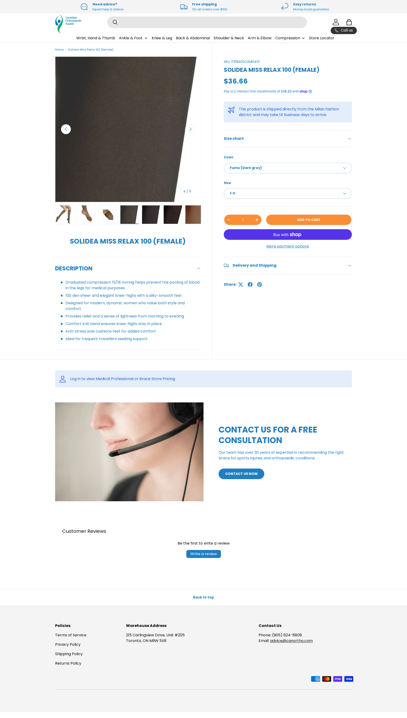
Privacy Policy (68, 644)
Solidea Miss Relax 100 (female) (90, 50)
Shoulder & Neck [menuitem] (229, 38)
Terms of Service (70, 635)
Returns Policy (68, 663)
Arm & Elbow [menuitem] (260, 38)
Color (229, 157)
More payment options (287, 246)
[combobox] (207, 22)
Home (59, 50)
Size (227, 183)
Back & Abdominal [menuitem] (193, 38)
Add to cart (309, 219)
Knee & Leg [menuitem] (162, 38)
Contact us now (241, 473)
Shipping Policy (69, 654)
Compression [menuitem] (287, 38)
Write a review (203, 554)
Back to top (203, 597)
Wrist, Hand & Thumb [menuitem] (95, 38)
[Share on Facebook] (250, 284)
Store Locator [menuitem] (321, 38)
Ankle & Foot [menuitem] (130, 38)
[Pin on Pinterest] (259, 284)
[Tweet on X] (240, 284)
